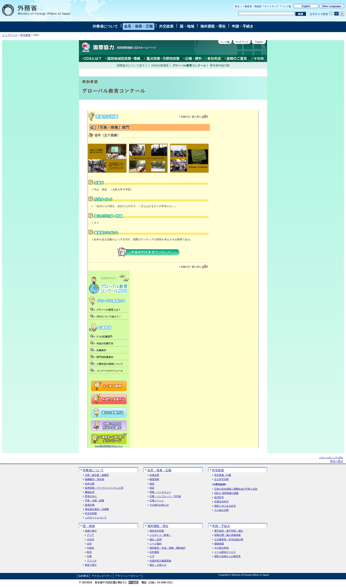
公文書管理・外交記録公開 (228, 539)
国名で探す (91, 565)
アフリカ (92, 561)
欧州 (89, 552)
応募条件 (101, 350)
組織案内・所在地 (94, 479)
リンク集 (286, 6)
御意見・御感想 (253, 6)
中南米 (90, 548)
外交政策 (166, 26)
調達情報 (219, 543)
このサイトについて (96, 517)
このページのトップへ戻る (331, 457)
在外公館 (90, 483)
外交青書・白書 (222, 475)
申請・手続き (242, 26)
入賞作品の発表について (110, 364)
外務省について (105, 26)
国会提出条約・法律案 (97, 509)
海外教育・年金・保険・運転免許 (168, 548)
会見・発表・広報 (138, 26)
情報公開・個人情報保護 (227, 535)
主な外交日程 (221, 479)
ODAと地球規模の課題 (226, 493)
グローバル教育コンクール (189, 65)
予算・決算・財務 (94, 500)
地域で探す (91, 531)
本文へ (238, 6)
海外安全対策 (157, 531)
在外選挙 (154, 552)
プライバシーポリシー (128, 575)
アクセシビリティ (101, 575)
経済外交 (219, 497)
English (306, 6)
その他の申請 (221, 548)
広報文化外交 (221, 501)
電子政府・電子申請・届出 (228, 531)
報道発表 (154, 479)
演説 (152, 488)
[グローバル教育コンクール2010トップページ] (109, 292)
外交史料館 (91, 513)
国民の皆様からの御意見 (227, 556)
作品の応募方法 (105, 343)
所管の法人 (91, 496)
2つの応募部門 (104, 336)
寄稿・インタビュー (160, 492)
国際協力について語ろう (132, 65)
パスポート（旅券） (160, 535)
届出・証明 (156, 539)
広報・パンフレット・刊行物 (165, 496)
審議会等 (90, 492)
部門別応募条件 (105, 357)
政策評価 (90, 505)
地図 (135, 582)
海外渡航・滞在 (213, 26)
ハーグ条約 (156, 543)
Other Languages (332, 6)
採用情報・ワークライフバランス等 (104, 488)
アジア (90, 535)
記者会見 (154, 475)
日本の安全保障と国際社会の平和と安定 (235, 489)
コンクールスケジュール (110, 370)
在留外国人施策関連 (160, 561)
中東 (89, 556)
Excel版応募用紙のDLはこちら (109, 446)
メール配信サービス (225, 552)
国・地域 (187, 26)
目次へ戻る (336, 461)
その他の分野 (221, 510)
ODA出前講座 (160, 65)
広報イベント (157, 500)
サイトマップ (271, 6)
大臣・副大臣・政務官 (97, 475)
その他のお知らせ (159, 505)
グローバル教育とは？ (109, 309)
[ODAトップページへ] (118, 47)
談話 (152, 483)
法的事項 (83, 575)
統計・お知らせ (158, 565)
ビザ (152, 556)
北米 (89, 543)
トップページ (10, 35)
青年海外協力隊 (219, 65)
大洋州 (90, 539)
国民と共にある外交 (225, 506)
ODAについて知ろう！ (109, 316)
